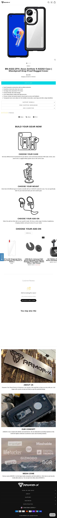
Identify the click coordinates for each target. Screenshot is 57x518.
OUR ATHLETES (28, 504)
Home (28, 66)
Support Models (28, 102)
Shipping (23, 76)
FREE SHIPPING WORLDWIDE (28, 105)
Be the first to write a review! (28, 300)
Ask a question (28, 108)
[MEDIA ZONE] (28, 454)
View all (28, 233)
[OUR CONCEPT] (28, 410)
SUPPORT (28, 497)
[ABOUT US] (28, 366)
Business (28, 500)
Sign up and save (28, 490)
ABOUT (28, 493)
